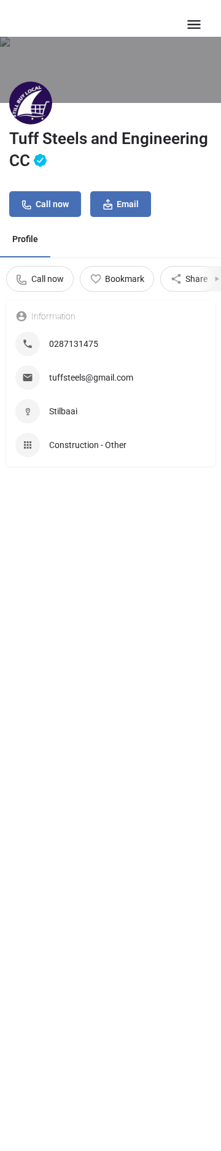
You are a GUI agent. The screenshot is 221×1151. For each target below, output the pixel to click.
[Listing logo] (30, 103)
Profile (25, 239)
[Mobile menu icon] (194, 24)
